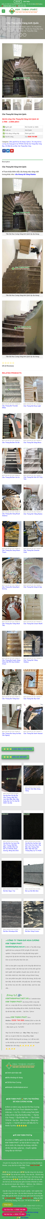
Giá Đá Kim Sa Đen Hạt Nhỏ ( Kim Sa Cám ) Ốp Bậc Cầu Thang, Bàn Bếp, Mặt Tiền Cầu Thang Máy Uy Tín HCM (33, 846)
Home (5, 26)
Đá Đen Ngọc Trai (9, 891)
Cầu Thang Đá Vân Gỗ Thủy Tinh (33, 478)
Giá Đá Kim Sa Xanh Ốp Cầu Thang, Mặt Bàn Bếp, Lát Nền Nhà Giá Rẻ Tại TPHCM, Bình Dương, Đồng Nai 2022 (11, 846)
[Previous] (5, 70)
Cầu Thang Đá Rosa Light (32, 406)
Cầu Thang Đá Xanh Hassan (33, 733)
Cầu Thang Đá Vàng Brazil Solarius (11, 514)
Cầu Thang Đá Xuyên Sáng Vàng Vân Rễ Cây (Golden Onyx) (11, 662)
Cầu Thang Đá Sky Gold (32, 698)
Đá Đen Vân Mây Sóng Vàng (32, 790)
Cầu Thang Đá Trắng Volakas (31, 661)
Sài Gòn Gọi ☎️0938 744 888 (14, 1209)
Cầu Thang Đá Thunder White (10, 406)
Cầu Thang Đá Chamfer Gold (31, 551)
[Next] (39, 70)
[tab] (22, 162)
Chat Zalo (7, 1205)
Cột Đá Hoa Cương (13, 1082)
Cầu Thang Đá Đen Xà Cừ (11, 477)
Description (6, 161)
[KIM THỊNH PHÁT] (24, 11)
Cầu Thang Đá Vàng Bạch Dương (10, 588)
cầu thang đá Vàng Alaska (25, 174)
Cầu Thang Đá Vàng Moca (32, 442)
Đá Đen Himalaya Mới (10, 931)
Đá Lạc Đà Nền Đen (32, 891)
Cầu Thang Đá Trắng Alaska (33, 514)
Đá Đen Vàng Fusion (32, 931)
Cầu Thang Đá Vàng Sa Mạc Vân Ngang (11, 734)
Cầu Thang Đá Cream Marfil (33, 623)
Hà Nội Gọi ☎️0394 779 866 (14, 1214)
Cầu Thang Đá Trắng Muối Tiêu (11, 624)
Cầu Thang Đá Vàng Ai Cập (33, 587)
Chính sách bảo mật (13, 1073)
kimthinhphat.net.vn (20, 1087)
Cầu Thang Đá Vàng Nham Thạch (11, 551)
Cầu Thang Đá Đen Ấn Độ (10, 442)
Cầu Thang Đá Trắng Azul (10, 698)
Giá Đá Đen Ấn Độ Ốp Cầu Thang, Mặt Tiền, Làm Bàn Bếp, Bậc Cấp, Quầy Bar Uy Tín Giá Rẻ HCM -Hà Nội (11, 799)
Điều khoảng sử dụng (14, 1077)
